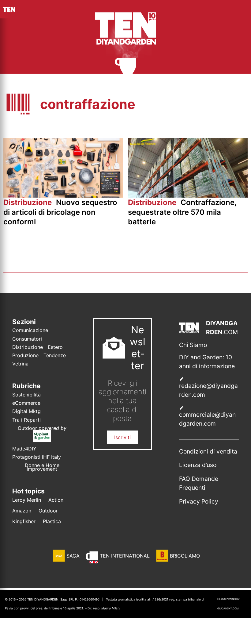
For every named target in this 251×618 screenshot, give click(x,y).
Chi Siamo (193, 345)
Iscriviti (122, 437)
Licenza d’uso (197, 465)
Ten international (125, 556)
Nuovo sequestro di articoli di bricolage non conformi (60, 212)
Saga (73, 556)
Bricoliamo (185, 556)
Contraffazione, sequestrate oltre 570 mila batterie (182, 212)
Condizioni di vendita (208, 451)
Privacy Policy (198, 501)
